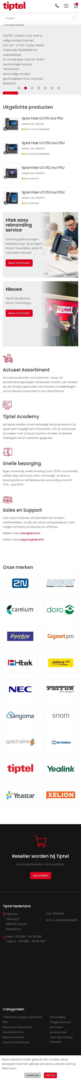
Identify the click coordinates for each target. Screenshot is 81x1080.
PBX (5, 1022)
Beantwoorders (13, 1037)
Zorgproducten (60, 1022)
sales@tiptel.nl (30, 533)
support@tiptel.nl (32, 539)
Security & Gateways (17, 1027)
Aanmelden (40, 875)
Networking (57, 1017)
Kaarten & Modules (16, 1042)
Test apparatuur (61, 1037)
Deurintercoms (13, 1032)
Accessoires (58, 1032)
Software (56, 1027)
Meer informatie (19, 263)
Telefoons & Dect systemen (22, 1017)
